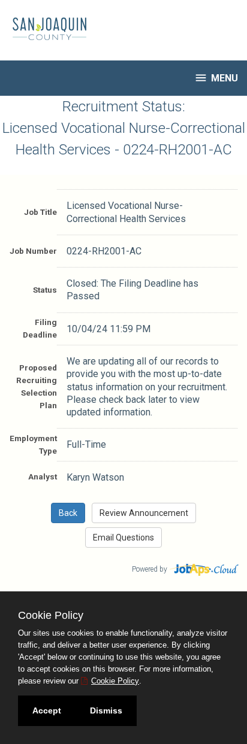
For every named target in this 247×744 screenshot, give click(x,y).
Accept (46, 710)
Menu (216, 77)
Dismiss (106, 710)
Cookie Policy (115, 680)
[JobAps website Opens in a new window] (205, 568)
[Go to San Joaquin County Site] (45, 29)
